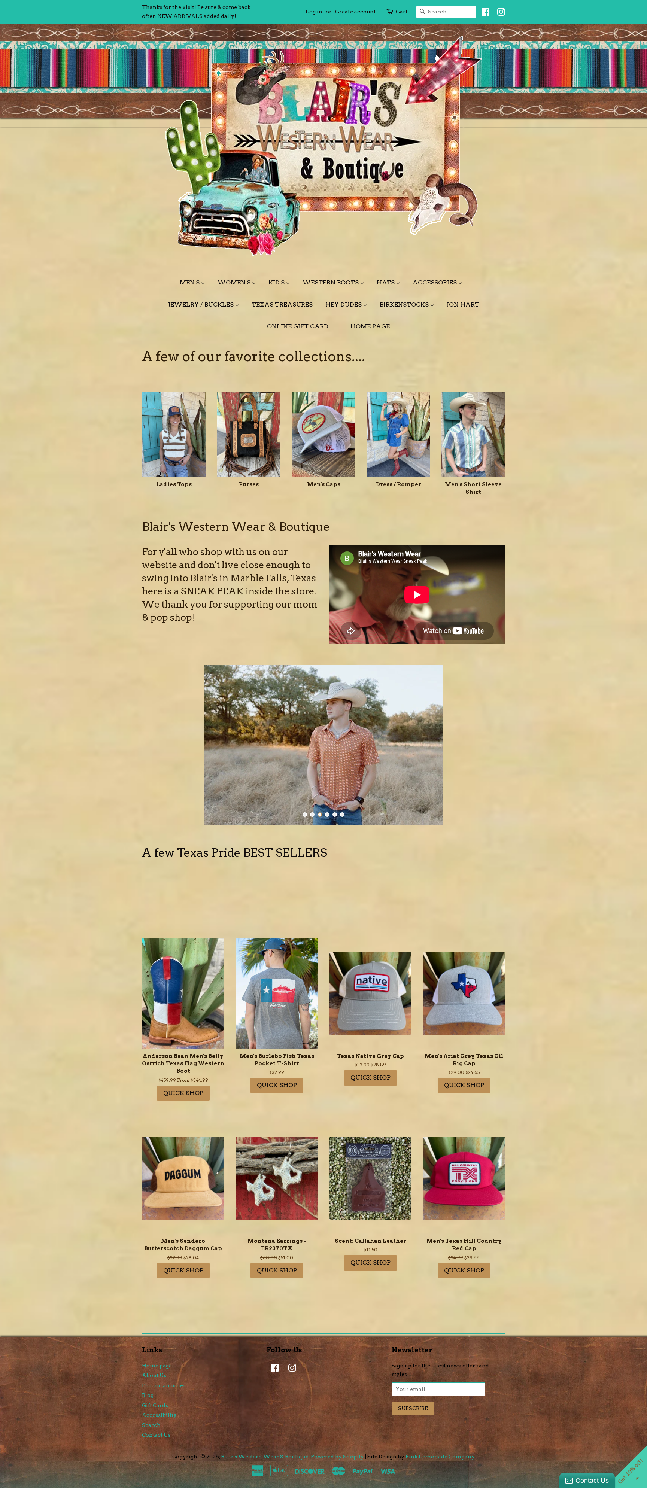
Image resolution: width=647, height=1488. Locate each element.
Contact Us (156, 1435)
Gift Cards (155, 1405)
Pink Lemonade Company (439, 1457)
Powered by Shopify (337, 1457)
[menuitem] (195, 282)
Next (489, 745)
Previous (157, 745)
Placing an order (164, 1385)
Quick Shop (183, 1092)
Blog (148, 1395)
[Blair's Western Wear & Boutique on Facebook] (483, 13)
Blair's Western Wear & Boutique (265, 1457)
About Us (154, 1375)
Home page (157, 1366)
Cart (402, 12)
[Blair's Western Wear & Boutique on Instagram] (499, 13)
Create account (355, 12)
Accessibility (159, 1415)
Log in (314, 12)
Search (151, 1425)
